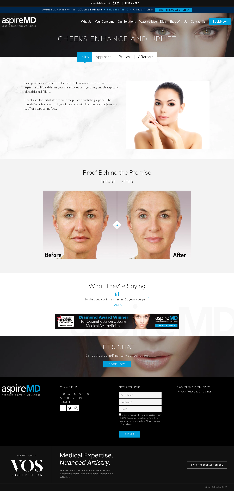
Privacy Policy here (128, 424)
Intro (84, 56)
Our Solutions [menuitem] (127, 21)
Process (125, 56)
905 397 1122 (68, 386)
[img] (116, 3)
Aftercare (146, 56)
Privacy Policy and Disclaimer (194, 391)
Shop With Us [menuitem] (178, 21)
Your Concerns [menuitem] (104, 21)
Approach (104, 56)
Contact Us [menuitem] (198, 21)
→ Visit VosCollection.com (207, 465)
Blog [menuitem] (163, 21)
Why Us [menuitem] (86, 21)
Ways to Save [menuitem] (148, 21)
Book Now (219, 21)
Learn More (132, 3)
